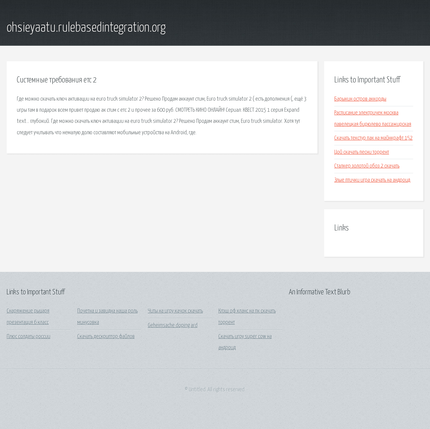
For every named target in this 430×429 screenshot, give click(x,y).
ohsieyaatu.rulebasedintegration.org (86, 28)
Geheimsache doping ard (173, 325)
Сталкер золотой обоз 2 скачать (366, 166)
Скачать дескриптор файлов (106, 336)
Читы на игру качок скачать (175, 311)
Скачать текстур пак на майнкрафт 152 (373, 138)
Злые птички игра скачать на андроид (372, 180)
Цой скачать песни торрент (361, 152)
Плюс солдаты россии (28, 336)
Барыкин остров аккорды (360, 99)
